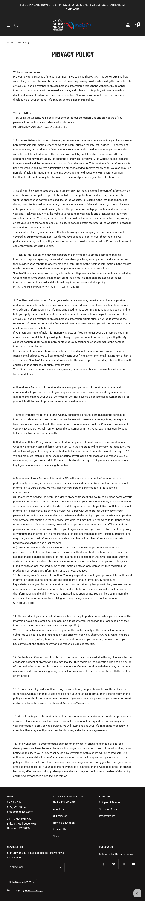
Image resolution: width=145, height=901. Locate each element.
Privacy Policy (107, 816)
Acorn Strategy (34, 890)
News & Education (64, 822)
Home (10, 42)
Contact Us (59, 829)
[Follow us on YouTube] (133, 864)
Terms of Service (109, 809)
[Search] (16, 25)
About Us (58, 809)
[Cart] (136, 25)
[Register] (59, 867)
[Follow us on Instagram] (123, 864)
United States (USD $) (20, 882)
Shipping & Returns (110, 802)
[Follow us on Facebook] (104, 864)
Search (57, 836)
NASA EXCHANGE (64, 802)
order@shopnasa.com (20, 811)
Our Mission (60, 816)
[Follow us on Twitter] (113, 864)
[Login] (128, 25)
